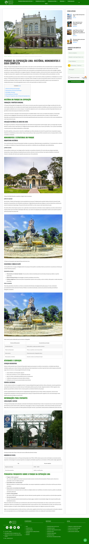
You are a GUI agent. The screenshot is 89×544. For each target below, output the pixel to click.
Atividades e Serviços (10, 92)
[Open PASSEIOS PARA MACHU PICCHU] (33, 1)
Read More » (75, 26)
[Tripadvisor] (7, 527)
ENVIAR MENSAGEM (76, 81)
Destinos (10, 56)
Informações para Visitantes (11, 94)
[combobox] (69, 65)
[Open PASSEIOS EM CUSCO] (45, 1)
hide (19, 85)
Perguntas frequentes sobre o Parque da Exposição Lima (17, 96)
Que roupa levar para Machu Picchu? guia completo (77, 23)
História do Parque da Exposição (12, 88)
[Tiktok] (18, 527)
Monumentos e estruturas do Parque (13, 90)
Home (5, 56)
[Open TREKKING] (65, 1)
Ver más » (74, 17)
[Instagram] (11, 527)
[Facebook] (14, 527)
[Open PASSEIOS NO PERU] (57, 1)
